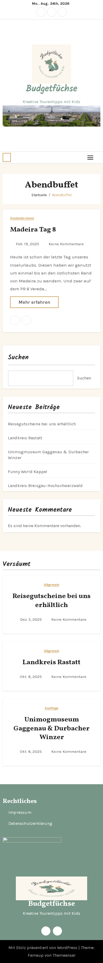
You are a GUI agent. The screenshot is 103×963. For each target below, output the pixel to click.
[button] (7, 157)
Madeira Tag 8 (33, 229)
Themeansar (64, 955)
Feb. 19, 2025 (28, 244)
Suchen (18, 357)
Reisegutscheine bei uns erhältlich (42, 423)
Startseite (39, 195)
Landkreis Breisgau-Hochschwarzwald (45, 485)
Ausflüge (51, 708)
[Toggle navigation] (90, 157)
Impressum (19, 812)
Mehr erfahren (34, 302)
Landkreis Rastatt (25, 437)
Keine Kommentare (66, 244)
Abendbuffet (62, 195)
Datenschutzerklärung (30, 823)
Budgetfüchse (51, 89)
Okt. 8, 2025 (31, 676)
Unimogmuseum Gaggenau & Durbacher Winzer (51, 728)
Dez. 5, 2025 (31, 619)
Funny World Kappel (28, 471)
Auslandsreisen (22, 218)
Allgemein (51, 585)
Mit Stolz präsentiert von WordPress (43, 947)
